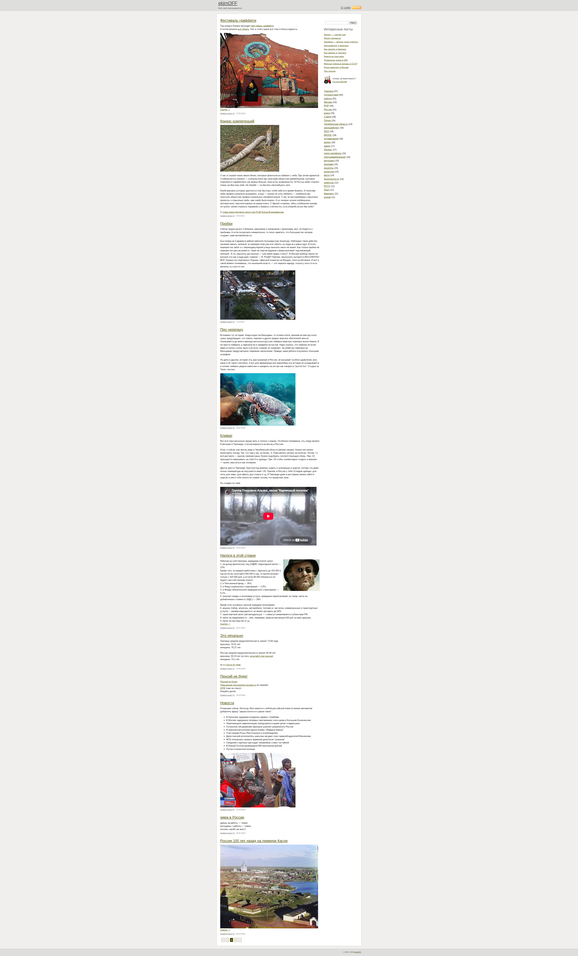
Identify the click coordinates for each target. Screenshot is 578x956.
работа (328, 98)
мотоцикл (329, 160)
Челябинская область (336, 124)
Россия (328, 109)
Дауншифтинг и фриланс (336, 45)
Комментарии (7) (227, 669)
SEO (326, 131)
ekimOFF (227, 3)
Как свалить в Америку (335, 49)
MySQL (328, 135)
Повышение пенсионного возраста (238, 685)
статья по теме (233, 664)
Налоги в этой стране (238, 555)
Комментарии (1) (227, 113)
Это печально (231, 635)
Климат (226, 435)
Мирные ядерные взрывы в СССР (340, 64)
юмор (327, 146)
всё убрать (243, 29)
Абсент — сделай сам (335, 34)
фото (327, 175)
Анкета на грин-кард (334, 56)
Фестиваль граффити (238, 20)
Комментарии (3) (227, 428)
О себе (346, 7)
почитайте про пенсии (261, 656)
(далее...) (225, 109)
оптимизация (331, 138)
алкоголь (329, 182)
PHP (326, 106)
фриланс (329, 193)
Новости (227, 703)
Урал (326, 190)
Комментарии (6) (227, 810)
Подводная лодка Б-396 (336, 60)
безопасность (331, 179)
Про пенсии (330, 71)
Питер (327, 120)
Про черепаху (231, 329)
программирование (335, 157)
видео (327, 142)
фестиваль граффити (262, 26)
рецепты (329, 168)
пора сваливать (333, 153)
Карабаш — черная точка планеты (341, 42)
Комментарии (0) (227, 934)
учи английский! (340, 82)
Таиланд (328, 91)
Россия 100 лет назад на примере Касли (253, 841)
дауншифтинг (331, 127)
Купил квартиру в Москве (336, 67)
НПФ (222, 688)
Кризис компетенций (237, 121)
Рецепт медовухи (332, 38)
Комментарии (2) (227, 216)
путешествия (331, 95)
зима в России (232, 817)
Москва (328, 102)
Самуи (327, 116)
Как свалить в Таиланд (335, 53)
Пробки (226, 223)
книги (327, 113)
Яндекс (328, 149)
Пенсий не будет (234, 676)
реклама (328, 164)
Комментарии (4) (227, 322)
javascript (329, 171)
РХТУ (327, 186)
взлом (327, 197)
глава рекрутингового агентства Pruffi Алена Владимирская (253, 212)
